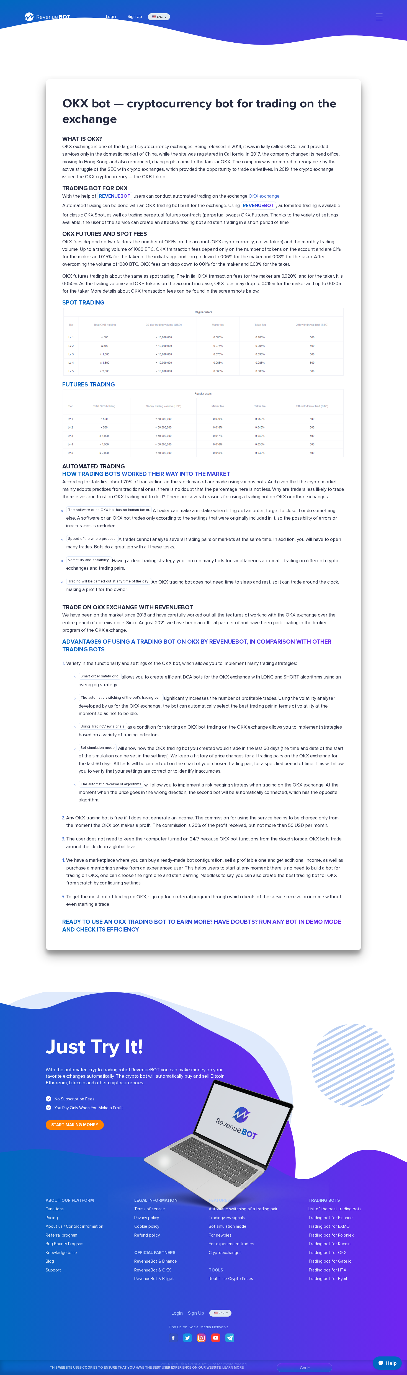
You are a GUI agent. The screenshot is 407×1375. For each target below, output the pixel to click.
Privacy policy (146, 1217)
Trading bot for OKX (327, 1252)
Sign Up (135, 16)
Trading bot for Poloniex (331, 1235)
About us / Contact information (74, 1226)
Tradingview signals (227, 1217)
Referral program (61, 1235)
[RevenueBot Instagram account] (201, 1338)
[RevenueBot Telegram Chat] (229, 1338)
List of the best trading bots (334, 1208)
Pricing (52, 1217)
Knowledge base (61, 1252)
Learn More (233, 1367)
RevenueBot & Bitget (154, 1278)
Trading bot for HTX (327, 1270)
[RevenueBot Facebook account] (173, 1338)
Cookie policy (146, 1226)
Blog (50, 1261)
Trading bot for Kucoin (329, 1243)
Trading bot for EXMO (329, 1226)
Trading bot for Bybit (327, 1278)
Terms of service (149, 1208)
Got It (305, 1368)
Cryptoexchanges (225, 1252)
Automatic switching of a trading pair (243, 1208)
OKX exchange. (264, 196)
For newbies (220, 1235)
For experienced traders (231, 1243)
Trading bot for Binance (330, 1217)
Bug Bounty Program (64, 1243)
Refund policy (147, 1235)
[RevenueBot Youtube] (215, 1338)
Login (111, 16)
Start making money (74, 1124)
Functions (55, 1208)
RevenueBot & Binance (155, 1261)
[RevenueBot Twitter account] (187, 1338)
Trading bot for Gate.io (330, 1261)
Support (53, 1270)
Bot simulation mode (227, 1226)
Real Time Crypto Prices (231, 1278)
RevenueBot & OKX (152, 1270)
